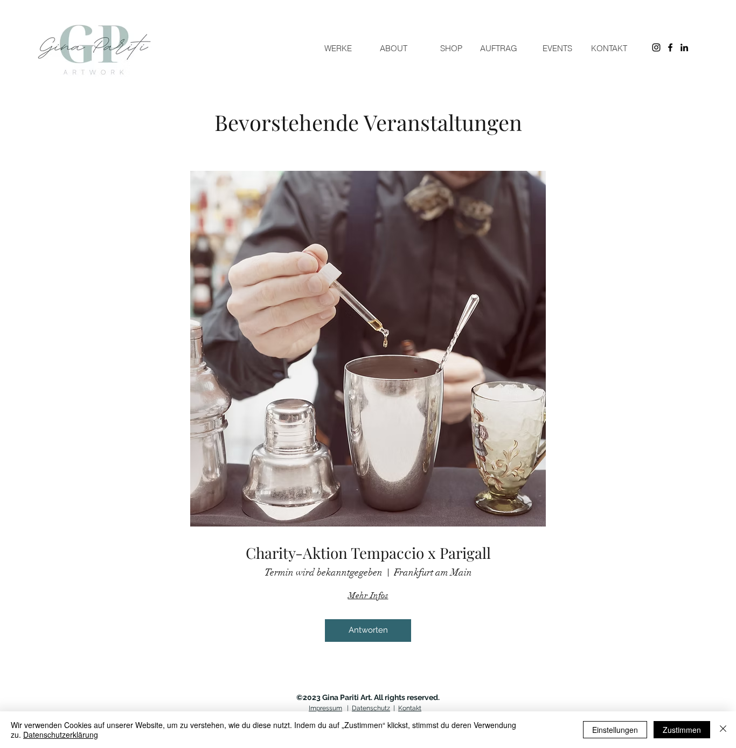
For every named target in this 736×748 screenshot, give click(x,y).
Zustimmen (682, 729)
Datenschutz (371, 708)
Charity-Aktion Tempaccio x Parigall (368, 553)
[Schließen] (723, 729)
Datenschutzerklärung (60, 734)
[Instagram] (656, 47)
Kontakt (409, 708)
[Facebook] (670, 47)
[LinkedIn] (684, 47)
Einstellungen (615, 729)
